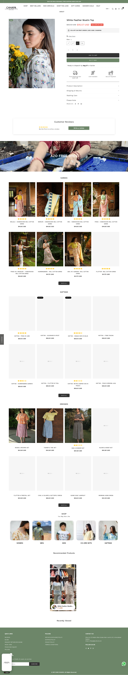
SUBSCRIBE (34, 664)
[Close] (11, 654)
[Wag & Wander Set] (78, 425)
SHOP (26, 6)
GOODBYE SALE (88, 6)
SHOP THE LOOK (63, 6)
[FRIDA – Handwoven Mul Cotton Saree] (106, 199)
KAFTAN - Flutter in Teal (50, 383)
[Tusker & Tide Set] (50, 425)
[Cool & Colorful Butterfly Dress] (50, 473)
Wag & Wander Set (78, 448)
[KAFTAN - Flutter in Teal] (50, 361)
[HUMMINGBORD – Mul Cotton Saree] (50, 249)
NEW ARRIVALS (48, 6)
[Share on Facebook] (75, 104)
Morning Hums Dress (106, 495)
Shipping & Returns (74, 91)
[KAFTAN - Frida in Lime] (22, 313)
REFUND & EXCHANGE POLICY (53, 637)
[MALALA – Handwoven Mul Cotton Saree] (22, 199)
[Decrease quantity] (68, 50)
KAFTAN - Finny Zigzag (106, 335)
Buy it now (93, 60)
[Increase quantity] (77, 50)
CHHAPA (61, 672)
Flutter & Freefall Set (22, 495)
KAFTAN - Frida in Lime (22, 336)
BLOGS (7, 639)
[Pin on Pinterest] (78, 104)
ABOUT (61, 11)
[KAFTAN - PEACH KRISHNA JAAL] (106, 361)
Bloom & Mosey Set (106, 447)
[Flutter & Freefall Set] (22, 473)
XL (82, 43)
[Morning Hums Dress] (106, 473)
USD (107, 8)
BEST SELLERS (35, 6)
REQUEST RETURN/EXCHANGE (13, 642)
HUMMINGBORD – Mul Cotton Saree (50, 271)
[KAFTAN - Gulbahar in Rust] (50, 313)
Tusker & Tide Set (50, 447)
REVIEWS (7, 637)
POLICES (7, 649)
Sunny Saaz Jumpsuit (78, 495)
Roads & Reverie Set (22, 447)
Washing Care (72, 95)
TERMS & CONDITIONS (51, 644)
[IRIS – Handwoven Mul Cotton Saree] (78, 199)
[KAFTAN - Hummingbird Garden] (22, 361)
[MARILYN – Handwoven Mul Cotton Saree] (50, 199)
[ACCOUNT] (115, 9)
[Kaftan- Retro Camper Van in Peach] (78, 361)
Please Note (71, 100)
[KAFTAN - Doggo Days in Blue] (78, 313)
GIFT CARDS (75, 6)
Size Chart (72, 36)
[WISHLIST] (119, 9)
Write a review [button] (79, 128)
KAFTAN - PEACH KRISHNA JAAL (106, 383)
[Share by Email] (81, 104)
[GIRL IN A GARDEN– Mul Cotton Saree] (78, 249)
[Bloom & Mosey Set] (106, 425)
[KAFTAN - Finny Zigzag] (106, 313)
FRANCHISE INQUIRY (11, 647)
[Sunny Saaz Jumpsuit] (78, 473)
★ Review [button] (2, 339)
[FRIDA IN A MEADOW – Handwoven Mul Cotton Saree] (22, 249)
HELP (98, 6)
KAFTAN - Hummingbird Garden (22, 383)
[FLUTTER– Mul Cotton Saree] (106, 249)
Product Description (74, 86)
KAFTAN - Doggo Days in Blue (78, 336)
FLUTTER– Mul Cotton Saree (106, 271)
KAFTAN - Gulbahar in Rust (50, 335)
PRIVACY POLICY (49, 642)
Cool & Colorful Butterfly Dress (50, 495)
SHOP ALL (64, 283)
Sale (11, 20)
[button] (122, 9)
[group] (32, 53)
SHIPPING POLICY (50, 639)
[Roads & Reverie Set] (22, 425)
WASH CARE (8, 644)
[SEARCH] (112, 9)
